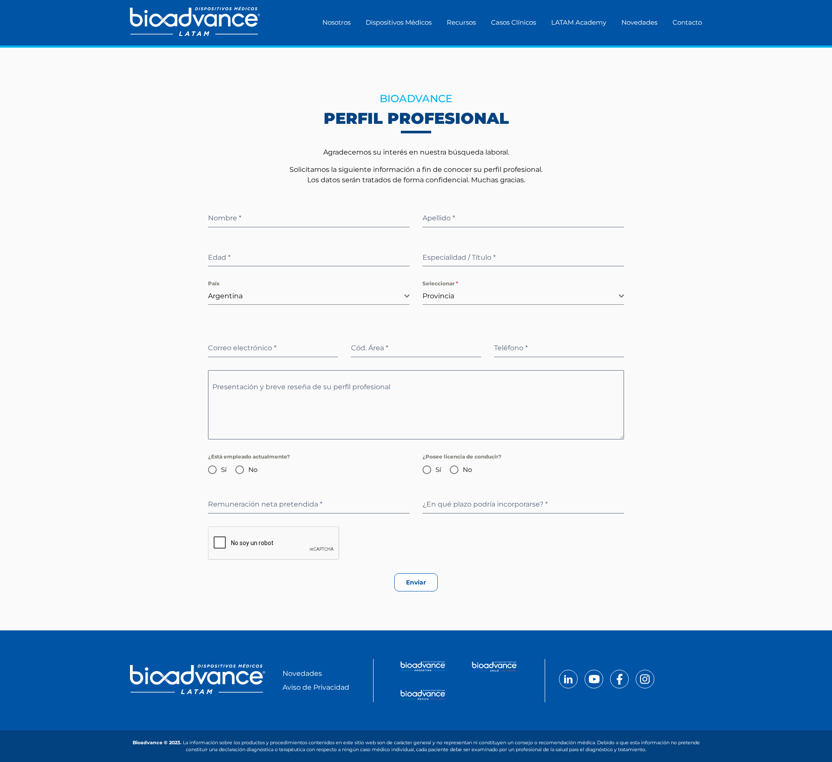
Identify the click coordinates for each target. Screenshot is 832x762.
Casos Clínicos (513, 22)
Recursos (461, 22)
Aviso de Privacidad (316, 687)
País (213, 283)
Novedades (639, 22)
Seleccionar (440, 283)
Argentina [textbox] (225, 296)
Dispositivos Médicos (399, 22)
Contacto (687, 22)
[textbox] (520, 296)
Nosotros (336, 22)
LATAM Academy (578, 22)
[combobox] (309, 296)
